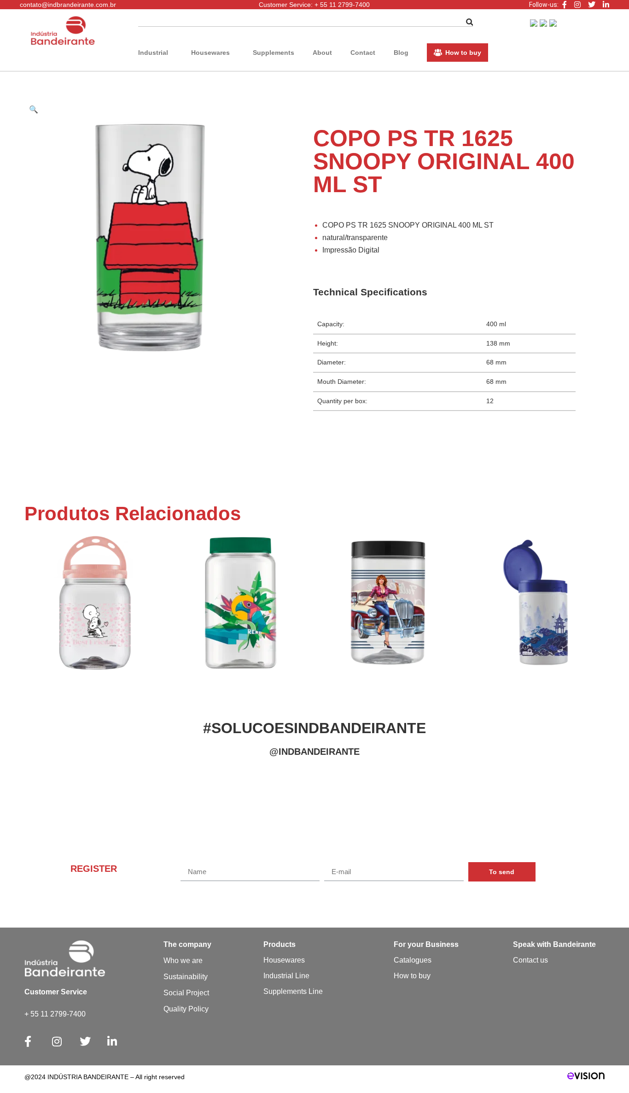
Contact (362, 52)
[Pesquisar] (469, 22)
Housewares (210, 52)
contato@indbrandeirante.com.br (68, 4)
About (322, 52)
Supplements (273, 52)
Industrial (153, 52)
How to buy (463, 52)
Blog (401, 52)
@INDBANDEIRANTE (314, 751)
